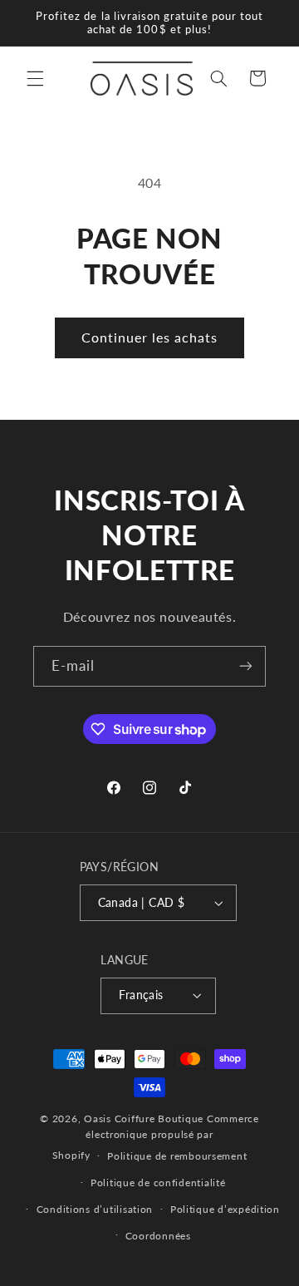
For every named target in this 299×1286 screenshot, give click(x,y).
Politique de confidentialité (158, 1182)
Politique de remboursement (177, 1156)
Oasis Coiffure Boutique (143, 1118)
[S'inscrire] (246, 666)
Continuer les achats (149, 337)
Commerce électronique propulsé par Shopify (155, 1136)
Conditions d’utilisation (95, 1209)
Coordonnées (158, 1235)
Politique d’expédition (225, 1209)
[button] (35, 78)
